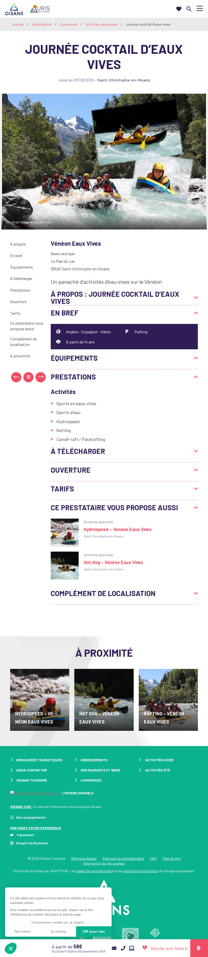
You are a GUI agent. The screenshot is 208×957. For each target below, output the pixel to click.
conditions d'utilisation (140, 871)
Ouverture (18, 301)
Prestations (20, 290)
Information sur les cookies (104, 863)
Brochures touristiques (39, 760)
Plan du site (172, 858)
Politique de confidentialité (123, 858)
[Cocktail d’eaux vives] (104, 161)
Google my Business (32, 843)
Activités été (42, 24)
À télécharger (21, 278)
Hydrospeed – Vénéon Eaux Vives (118, 529)
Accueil (18, 24)
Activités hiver (159, 760)
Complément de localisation (23, 341)
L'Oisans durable (77, 793)
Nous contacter (31, 770)
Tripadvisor (25, 835)
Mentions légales (84, 858)
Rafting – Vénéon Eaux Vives (164, 717)
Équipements (21, 267)
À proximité (69, 24)
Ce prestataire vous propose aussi (26, 326)
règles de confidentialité (94, 871)
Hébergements (94, 760)
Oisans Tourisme (31, 780)
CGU (153, 858)
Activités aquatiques (101, 24)
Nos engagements (31, 817)
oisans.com (20, 806)
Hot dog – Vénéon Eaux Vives (113, 562)
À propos (18, 243)
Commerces (91, 780)
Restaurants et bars (100, 770)
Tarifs (15, 313)
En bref (16, 255)
